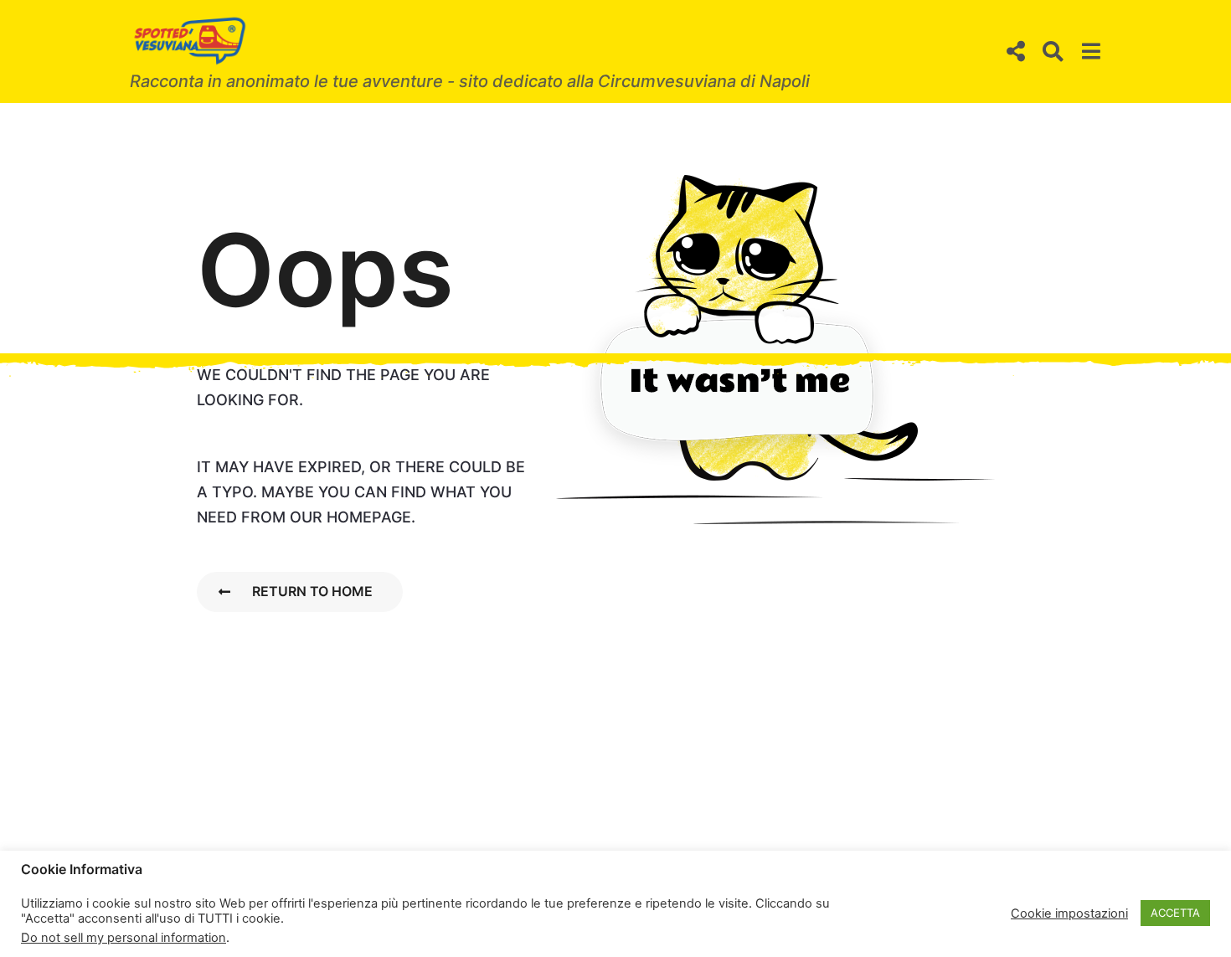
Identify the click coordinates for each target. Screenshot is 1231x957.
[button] (1015, 52)
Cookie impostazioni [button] (1069, 913)
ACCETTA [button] (1175, 912)
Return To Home (312, 591)
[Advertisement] (615, 228)
